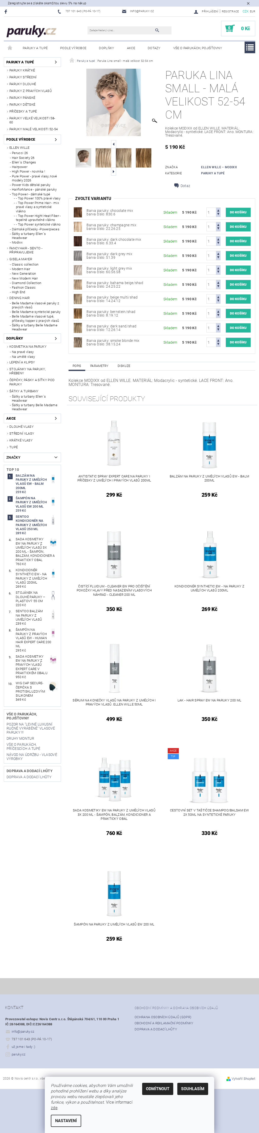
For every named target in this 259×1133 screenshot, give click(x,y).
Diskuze (124, 366)
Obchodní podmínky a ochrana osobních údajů (176, 1008)
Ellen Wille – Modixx (219, 167)
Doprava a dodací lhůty (30, 771)
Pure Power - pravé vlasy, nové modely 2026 (34, 178)
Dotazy (154, 48)
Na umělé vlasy (23, 357)
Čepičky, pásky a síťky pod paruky (32, 382)
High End (18, 292)
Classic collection (25, 264)
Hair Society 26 (23, 158)
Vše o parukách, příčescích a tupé (23, 746)
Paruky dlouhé (22, 84)
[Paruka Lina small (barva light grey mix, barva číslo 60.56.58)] (78, 270)
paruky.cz (19, 1054)
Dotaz (185, 186)
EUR (252, 11)
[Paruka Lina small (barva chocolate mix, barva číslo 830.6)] (78, 212)
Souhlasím (192, 1088)
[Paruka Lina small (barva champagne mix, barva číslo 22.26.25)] (78, 227)
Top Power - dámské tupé (31, 194)
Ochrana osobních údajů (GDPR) (163, 1017)
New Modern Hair (25, 278)
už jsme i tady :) (23, 1047)
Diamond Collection (26, 283)
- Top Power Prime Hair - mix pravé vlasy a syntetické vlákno (37, 207)
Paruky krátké (22, 70)
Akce (131, 48)
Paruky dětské (22, 104)
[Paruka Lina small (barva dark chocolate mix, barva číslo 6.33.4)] (78, 241)
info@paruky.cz (23, 1031)
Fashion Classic (24, 287)
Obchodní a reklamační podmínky (164, 1023)
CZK (246, 11)
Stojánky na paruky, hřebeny (27, 371)
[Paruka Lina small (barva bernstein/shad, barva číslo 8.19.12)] (78, 313)
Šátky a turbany (24, 391)
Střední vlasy (21, 433)
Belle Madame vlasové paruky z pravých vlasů (35, 305)
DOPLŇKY (106, 48)
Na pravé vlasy (23, 352)
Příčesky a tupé (23, 111)
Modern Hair (21, 269)
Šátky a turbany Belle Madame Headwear (34, 327)
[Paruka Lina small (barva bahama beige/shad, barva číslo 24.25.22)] (78, 284)
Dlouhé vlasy (21, 427)
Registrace (230, 11)
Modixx (17, 242)
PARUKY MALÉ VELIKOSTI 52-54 (33, 129)
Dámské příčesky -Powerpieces (35, 229)
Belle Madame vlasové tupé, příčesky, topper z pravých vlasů (35, 318)
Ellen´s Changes (24, 162)
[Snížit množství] (218, 214)
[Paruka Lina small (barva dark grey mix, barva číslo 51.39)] (78, 255)
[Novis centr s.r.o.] (31, 31)
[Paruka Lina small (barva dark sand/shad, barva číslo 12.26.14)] (78, 328)
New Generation (24, 273)
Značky (13, 457)
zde (54, 1107)
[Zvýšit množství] (218, 210)
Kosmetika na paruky (28, 346)
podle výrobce (73, 48)
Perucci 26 (20, 153)
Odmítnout (157, 1088)
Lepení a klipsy (22, 362)
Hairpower (19, 167)
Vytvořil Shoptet (243, 1079)
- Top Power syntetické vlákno (38, 224)
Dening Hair (19, 298)
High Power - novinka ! (28, 171)
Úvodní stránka (10, 48)
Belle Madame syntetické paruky (36, 312)
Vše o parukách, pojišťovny (197, 48)
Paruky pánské (22, 98)
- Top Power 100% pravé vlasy (38, 198)
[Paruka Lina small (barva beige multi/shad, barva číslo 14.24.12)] (78, 299)
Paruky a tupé (35, 48)
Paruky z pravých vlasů (30, 91)
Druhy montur (20, 738)
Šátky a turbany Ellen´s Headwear (29, 236)
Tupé (13, 447)
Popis (77, 366)
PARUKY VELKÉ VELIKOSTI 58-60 (32, 120)
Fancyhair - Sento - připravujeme (25, 250)
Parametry (99, 366)
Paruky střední (22, 77)
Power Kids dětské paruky (31, 185)
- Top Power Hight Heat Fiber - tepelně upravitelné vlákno (38, 218)
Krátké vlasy (21, 440)
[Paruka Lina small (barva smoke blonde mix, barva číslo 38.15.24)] (78, 342)
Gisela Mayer (20, 259)
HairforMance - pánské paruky (34, 189)
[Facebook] (6, 11)
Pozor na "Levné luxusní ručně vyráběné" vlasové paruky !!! (31, 728)
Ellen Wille (19, 148)
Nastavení (66, 1120)
